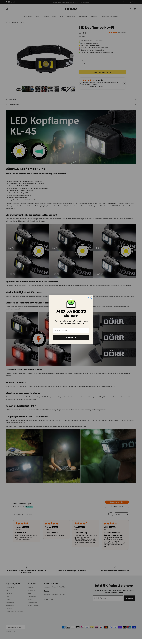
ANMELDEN (71, 337)
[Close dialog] (90, 297)
